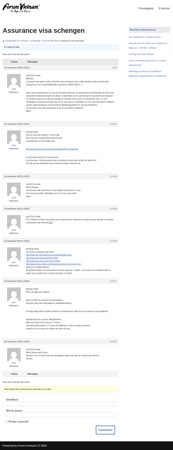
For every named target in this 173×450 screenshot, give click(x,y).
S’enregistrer (146, 8)
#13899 (113, 209)
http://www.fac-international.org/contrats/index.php (49, 255)
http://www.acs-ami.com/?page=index (43, 261)
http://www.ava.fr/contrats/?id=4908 (42, 258)
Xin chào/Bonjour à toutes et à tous (145, 37)
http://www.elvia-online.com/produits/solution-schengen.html (53, 264)
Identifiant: (12, 399)
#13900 (113, 241)
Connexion (105, 429)
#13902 (113, 341)
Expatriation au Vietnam (17, 41)
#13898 (113, 176)
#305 (114, 68)
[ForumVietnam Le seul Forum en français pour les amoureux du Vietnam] (24, 8)
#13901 (113, 281)
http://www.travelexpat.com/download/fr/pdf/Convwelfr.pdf (52, 149)
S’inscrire (164, 8)
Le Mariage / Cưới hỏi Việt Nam (44, 41)
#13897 (113, 124)
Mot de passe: (14, 410)
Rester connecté (18, 421)
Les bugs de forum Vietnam (141, 54)
